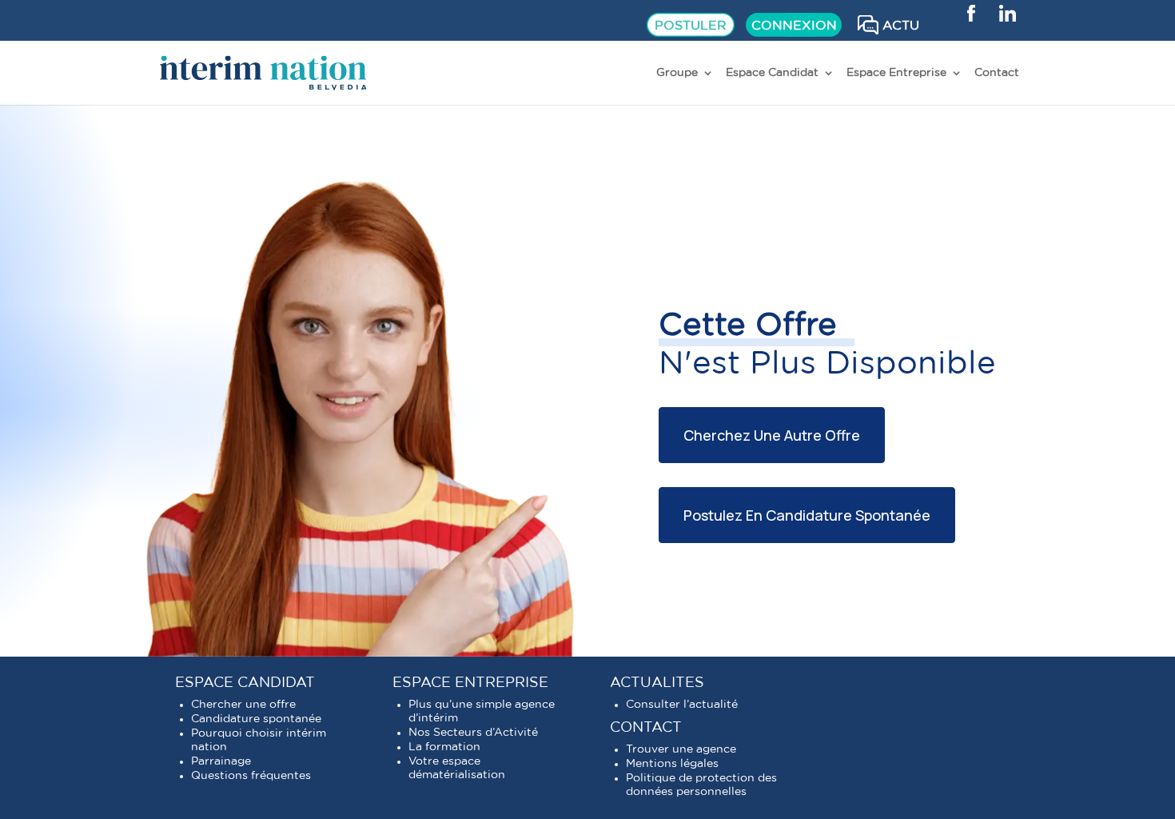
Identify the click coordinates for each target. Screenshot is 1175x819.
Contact (996, 72)
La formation (444, 747)
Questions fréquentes (251, 775)
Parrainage (221, 761)
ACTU (900, 25)
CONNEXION (794, 25)
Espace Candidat (772, 72)
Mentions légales (672, 763)
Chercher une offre (243, 704)
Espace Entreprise (896, 72)
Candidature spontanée (256, 719)
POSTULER (691, 25)
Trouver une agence (681, 749)
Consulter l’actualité (682, 704)
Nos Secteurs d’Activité (473, 732)
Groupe (677, 72)
